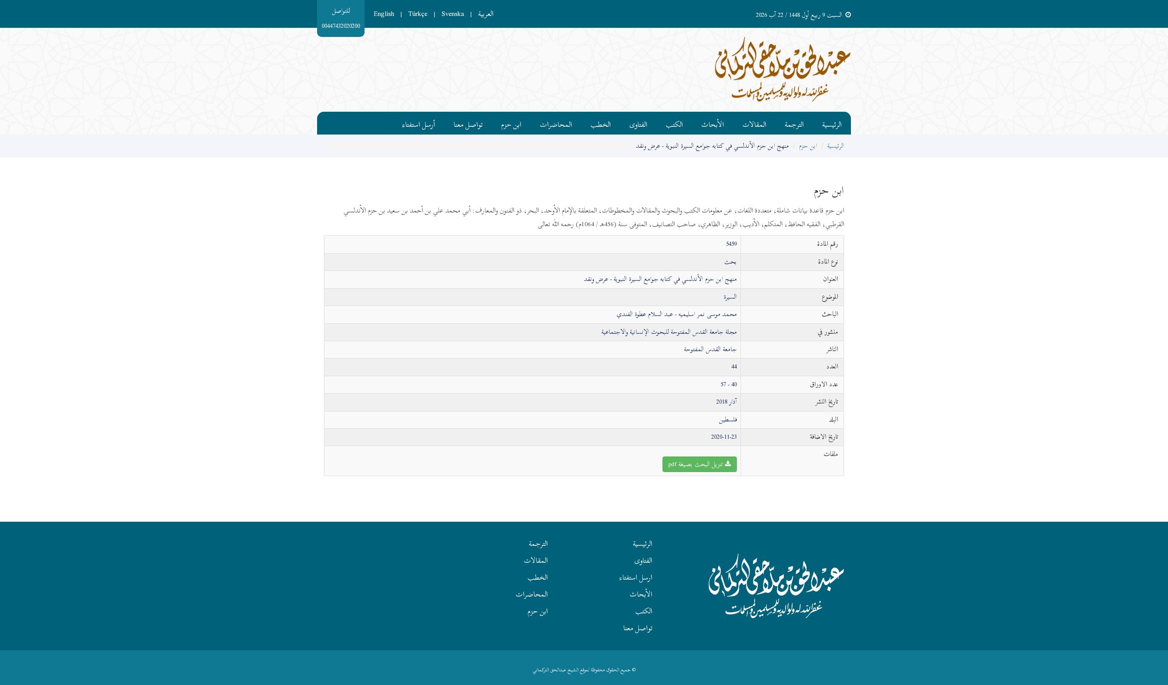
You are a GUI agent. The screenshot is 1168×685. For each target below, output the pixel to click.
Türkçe (418, 13)
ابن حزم (511, 123)
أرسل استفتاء (418, 123)
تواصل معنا (468, 123)
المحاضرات (556, 123)
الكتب (674, 123)
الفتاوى (638, 123)
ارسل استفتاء (636, 577)
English (384, 13)
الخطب (600, 123)
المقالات (754, 123)
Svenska (453, 13)
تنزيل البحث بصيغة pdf (696, 464)
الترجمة (794, 123)
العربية (486, 13)
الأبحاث (712, 123)
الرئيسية (832, 123)
